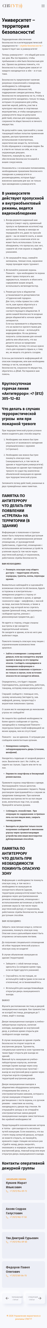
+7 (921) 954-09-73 (18, 1191)
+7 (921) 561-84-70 (18, 1275)
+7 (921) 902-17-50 (18, 1217)
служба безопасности (30, 46)
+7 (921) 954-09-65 (18, 1242)
